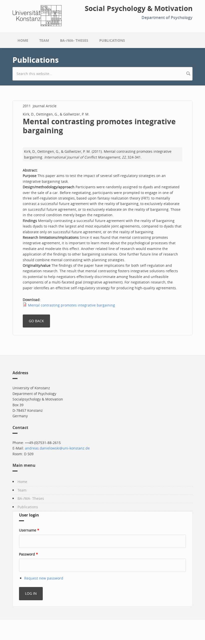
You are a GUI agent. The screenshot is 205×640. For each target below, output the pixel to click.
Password (28, 554)
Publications (112, 40)
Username (29, 530)
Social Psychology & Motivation (138, 8)
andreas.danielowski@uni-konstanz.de (57, 448)
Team (44, 40)
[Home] (37, 15)
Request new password (43, 578)
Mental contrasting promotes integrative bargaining (71, 305)
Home (23, 40)
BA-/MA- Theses (74, 40)
